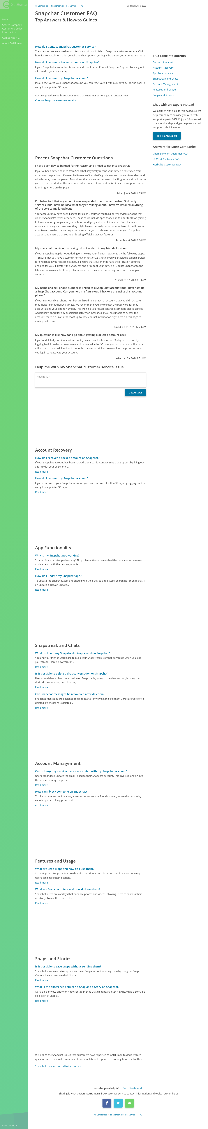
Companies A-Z (10, 37)
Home (5, 19)
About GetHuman (12, 43)
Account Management (165, 84)
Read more (41, 471)
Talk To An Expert (167, 135)
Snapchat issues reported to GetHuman (58, 1066)
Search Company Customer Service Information (12, 28)
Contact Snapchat (163, 62)
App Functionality (163, 73)
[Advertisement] (90, 128)
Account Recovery (163, 67)
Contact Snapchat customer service (55, 100)
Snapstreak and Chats (165, 78)
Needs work (135, 1088)
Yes (124, 1088)
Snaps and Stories (163, 95)
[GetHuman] (14, 4)
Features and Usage (164, 89)
